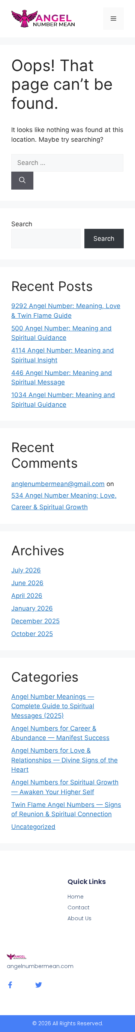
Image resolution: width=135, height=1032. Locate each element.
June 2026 (27, 583)
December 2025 (35, 621)
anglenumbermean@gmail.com (58, 484)
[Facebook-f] (10, 985)
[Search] (22, 181)
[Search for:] (67, 162)
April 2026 (26, 595)
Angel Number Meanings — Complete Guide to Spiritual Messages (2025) (52, 706)
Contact (79, 907)
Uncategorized (33, 826)
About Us (80, 918)
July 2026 (26, 570)
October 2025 (32, 634)
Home (76, 896)
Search (21, 224)
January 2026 (32, 608)
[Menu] (113, 18)
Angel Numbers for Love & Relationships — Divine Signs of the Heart (64, 760)
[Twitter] (38, 985)
